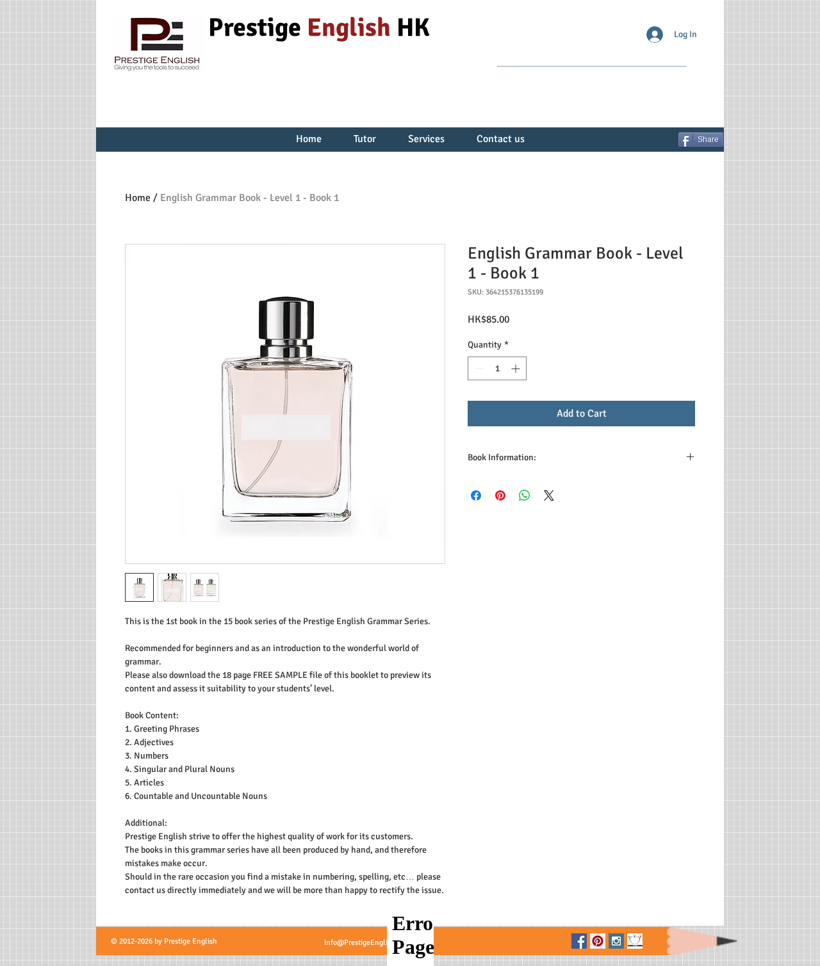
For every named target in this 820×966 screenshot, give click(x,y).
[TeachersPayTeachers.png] (635, 941)
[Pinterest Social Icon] (597, 941)
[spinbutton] (497, 368)
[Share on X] (549, 495)
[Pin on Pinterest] (500, 495)
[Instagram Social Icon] (616, 941)
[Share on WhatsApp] (524, 495)
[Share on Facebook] (476, 495)
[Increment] (517, 368)
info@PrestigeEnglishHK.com (372, 942)
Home (138, 197)
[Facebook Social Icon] (579, 941)
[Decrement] (478, 368)
